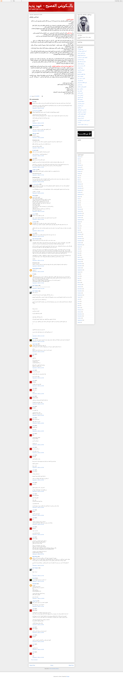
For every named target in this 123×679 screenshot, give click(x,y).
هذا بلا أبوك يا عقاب (81, 53)
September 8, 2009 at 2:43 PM (38, 649)
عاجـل (33, 354)
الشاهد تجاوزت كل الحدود (82, 57)
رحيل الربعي (80, 84)
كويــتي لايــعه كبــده (36, 110)
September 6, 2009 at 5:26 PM (38, 565)
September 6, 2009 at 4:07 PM (38, 554)
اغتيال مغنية (80, 91)
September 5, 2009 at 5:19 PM (38, 108)
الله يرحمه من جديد (81, 65)
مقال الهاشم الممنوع (81, 74)
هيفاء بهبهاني (34, 600)
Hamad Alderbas (35, 268)
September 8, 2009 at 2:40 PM (38, 641)
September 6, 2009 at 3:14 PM (38, 403)
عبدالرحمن (34, 221)
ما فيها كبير (80, 72)
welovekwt (34, 583)
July (78, 198)
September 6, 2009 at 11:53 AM (38, 351)
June (79, 160)
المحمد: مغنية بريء (81, 78)
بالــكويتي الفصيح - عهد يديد (51, 5)
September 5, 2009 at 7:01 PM (38, 147)
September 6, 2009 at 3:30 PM (38, 452)
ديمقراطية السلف (81, 63)
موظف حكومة (34, 343)
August (79, 173)
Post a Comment (34, 659)
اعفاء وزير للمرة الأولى (82, 109)
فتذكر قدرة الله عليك (82, 61)
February (79, 165)
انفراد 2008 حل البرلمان (82, 82)
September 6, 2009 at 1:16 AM (38, 219)
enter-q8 (34, 195)
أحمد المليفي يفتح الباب (82, 51)
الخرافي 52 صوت (81, 70)
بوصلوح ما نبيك (80, 76)
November (80, 169)
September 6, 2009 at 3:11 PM (38, 367)
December (80, 188)
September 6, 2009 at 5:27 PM (38, 575)
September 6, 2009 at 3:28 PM (38, 423)
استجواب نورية (80, 95)
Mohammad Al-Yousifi (36, 125)
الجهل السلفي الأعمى (82, 114)
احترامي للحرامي (81, 103)
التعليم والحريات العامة (82, 86)
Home (51, 665)
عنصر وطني (34, 133)
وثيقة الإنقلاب (80, 67)
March (79, 181)
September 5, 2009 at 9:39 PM (38, 193)
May (78, 177)
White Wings (34, 556)
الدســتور (34, 213)
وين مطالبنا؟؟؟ (80, 49)
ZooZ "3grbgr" (35, 285)
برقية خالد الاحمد (81, 59)
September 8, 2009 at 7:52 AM (38, 606)
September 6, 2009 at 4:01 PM (38, 524)
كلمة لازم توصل (81, 118)
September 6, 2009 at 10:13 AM (38, 335)
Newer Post (32, 665)
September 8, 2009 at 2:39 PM (38, 632)
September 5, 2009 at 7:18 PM (38, 155)
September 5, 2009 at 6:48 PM (38, 137)
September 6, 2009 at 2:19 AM (38, 230)
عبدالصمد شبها (80, 88)
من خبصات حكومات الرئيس (83, 124)
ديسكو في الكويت (81, 116)
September (80, 194)
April (78, 158)
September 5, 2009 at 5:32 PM (38, 123)
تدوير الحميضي (80, 105)
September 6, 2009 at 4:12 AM (38, 266)
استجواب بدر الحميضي (82, 111)
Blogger (67, 676)
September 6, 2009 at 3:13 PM (38, 385)
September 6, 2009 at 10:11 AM (38, 288)
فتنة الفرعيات (80, 80)
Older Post (71, 665)
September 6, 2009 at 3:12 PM (38, 377)
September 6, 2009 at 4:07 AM (38, 260)
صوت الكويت (34, 169)
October (79, 171)
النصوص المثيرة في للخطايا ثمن (84, 120)
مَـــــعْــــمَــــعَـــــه (35, 184)
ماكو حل (79, 122)
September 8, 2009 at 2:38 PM (38, 624)
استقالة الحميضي (81, 101)
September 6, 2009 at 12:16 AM (38, 211)
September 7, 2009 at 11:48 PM (38, 598)
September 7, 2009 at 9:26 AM (38, 581)
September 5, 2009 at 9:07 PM (38, 181)
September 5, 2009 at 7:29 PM (38, 167)
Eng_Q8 (34, 338)
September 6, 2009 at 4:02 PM (38, 534)
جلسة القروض (80, 97)
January (79, 156)
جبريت (33, 158)
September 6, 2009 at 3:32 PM (38, 467)
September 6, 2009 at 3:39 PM (38, 507)
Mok (33, 101)
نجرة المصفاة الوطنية (82, 55)
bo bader (34, 150)
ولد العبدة (79, 107)
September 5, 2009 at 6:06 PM (38, 130)
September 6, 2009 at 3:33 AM (38, 236)
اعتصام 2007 (80, 99)
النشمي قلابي (80, 93)
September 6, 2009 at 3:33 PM (38, 480)
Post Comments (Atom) (54, 668)
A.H (33, 274)
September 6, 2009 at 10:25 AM (38, 341)
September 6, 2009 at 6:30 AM (38, 271)
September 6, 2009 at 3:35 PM (38, 491)
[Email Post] (42, 96)
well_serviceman (35, 238)
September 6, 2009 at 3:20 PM (38, 415)
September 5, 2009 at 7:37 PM (38, 175)
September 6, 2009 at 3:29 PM (38, 444)
